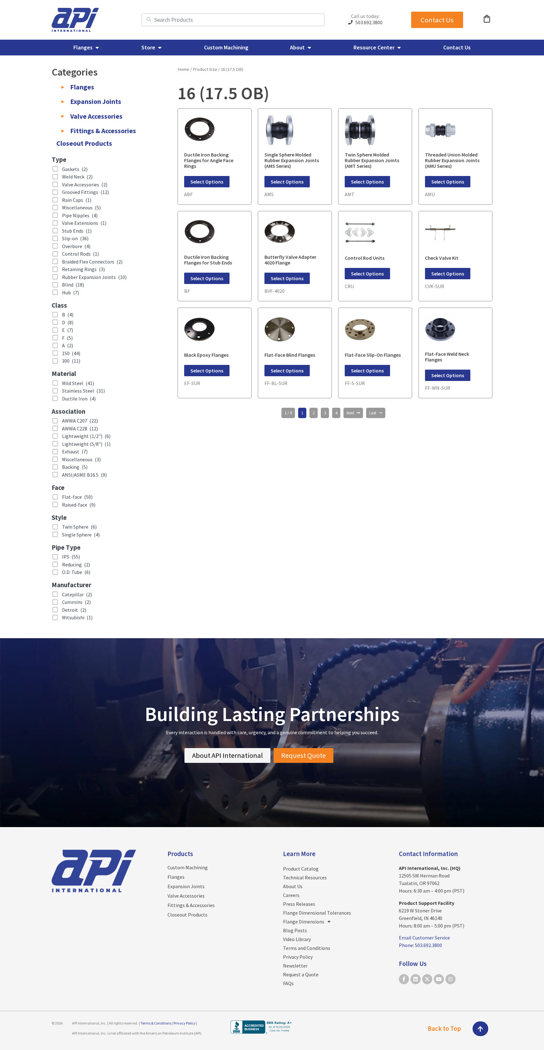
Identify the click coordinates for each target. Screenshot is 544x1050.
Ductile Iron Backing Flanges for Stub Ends (208, 260)
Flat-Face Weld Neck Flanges (447, 357)
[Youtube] (439, 979)
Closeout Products (187, 914)
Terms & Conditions (155, 1023)
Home (183, 69)
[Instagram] (450, 979)
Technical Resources (305, 877)
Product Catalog (301, 869)
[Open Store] (159, 47)
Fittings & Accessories (191, 905)
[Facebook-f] (404, 979)
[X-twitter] (427, 979)
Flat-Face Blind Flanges (289, 355)
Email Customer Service (424, 937)
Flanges (175, 877)
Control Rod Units (364, 258)
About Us (293, 886)
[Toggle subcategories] (63, 87)
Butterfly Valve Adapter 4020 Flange (290, 260)
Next (350, 413)
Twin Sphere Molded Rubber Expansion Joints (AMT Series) (372, 160)
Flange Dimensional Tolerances (317, 913)
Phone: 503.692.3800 (420, 945)
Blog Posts (295, 930)
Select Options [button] (206, 182)
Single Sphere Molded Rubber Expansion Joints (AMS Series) (291, 160)
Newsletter (295, 965)
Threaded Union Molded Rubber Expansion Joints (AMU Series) (452, 160)
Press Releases (299, 904)
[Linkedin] (416, 979)
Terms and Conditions (306, 948)
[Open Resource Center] (399, 47)
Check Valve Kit (441, 258)
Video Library (297, 939)
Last (372, 413)
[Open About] (309, 47)
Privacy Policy (298, 957)
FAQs (288, 983)
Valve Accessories (186, 896)
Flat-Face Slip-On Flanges (373, 355)
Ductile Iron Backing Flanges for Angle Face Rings (208, 160)
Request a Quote (301, 974)
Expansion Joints (186, 886)
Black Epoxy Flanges (206, 355)
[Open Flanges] (97, 47)
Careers (291, 895)
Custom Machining (187, 867)
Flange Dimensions (303, 921)
